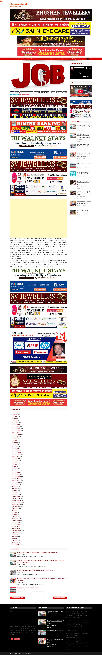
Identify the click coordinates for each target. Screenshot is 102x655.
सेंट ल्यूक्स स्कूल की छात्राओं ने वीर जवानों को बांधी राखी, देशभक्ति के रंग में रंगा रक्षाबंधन (84, 183)
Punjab (35, 59)
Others (81, 59)
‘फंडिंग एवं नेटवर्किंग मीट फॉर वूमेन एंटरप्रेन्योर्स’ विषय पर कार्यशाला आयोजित (84, 211)
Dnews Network (80, 130)
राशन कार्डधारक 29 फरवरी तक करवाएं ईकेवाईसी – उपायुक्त (18, 598)
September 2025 (16, 435)
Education (48, 59)
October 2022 (15, 505)
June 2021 (14, 536)
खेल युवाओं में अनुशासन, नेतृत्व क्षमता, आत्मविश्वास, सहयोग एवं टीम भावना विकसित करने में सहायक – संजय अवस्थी (84, 136)
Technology (73, 59)
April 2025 (14, 445)
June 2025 (14, 441)
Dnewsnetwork (19, 4)
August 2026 (15, 413)
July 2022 (14, 511)
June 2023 (14, 489)
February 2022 (16, 521)
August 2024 (15, 461)
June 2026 (14, 417)
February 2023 (16, 497)
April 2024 (14, 469)
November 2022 (16, 503)
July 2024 (14, 463)
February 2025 (16, 449)
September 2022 (16, 507)
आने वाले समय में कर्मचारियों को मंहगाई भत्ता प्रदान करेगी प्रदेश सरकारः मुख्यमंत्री (84, 126)
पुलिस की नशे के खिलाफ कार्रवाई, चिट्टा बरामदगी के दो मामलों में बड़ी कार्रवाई (83, 173)
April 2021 (14, 541)
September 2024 (16, 459)
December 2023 (16, 477)
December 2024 (16, 453)
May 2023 (14, 491)
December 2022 (16, 501)
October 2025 (15, 433)
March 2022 (15, 519)
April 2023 (14, 493)
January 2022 (15, 523)
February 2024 (16, 473)
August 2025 (15, 437)
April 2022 (14, 517)
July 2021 (14, 535)
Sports (60, 59)
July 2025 (14, 439)
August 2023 (15, 485)
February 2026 (16, 425)
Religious (66, 59)
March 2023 (15, 495)
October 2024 (15, 457)
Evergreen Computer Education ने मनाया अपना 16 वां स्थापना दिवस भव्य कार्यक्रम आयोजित (84, 193)
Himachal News (18, 59)
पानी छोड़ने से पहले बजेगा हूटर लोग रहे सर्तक (83, 164)
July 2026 (14, 415)
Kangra (21, 94)
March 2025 (15, 447)
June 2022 (14, 513)
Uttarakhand (28, 59)
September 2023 (16, 483)
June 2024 (14, 465)
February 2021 (15, 545)
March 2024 (15, 471)
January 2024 (15, 475)
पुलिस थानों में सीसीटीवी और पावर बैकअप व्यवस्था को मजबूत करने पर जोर (84, 202)
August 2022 (15, 509)
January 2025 (15, 451)
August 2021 (15, 533)
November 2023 (16, 479)
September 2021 (16, 531)
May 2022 (14, 515)
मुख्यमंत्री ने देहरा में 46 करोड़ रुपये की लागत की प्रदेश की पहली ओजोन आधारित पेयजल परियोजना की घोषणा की (84, 155)
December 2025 (16, 429)
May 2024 (14, 467)
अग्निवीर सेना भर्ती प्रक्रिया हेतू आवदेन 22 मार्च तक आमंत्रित (60, 598)
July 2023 (14, 487)
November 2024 (16, 455)
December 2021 (16, 525)
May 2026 (14, 419)
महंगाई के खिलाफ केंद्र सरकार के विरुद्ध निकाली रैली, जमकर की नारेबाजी (83, 145)
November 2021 (16, 526)
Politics (41, 59)
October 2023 (15, 481)
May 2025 (14, 443)
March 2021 (15, 543)
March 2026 (15, 423)
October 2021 (15, 529)
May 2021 (14, 539)
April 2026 (14, 421)
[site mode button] (87, 59)
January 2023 (15, 499)
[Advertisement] (38, 208)
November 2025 (16, 431)
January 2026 (15, 427)
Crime (54, 59)
